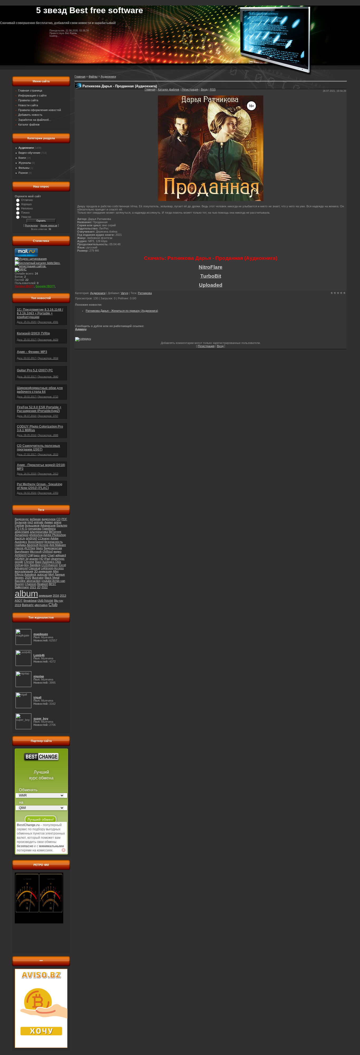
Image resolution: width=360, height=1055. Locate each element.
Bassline (20, 580)
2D (39, 587)
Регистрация (190, 89)
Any (26, 565)
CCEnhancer (49, 565)
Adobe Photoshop (54, 534)
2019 (18, 605)
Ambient (21, 555)
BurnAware (22, 551)
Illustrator (38, 577)
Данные (60, 574)
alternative (41, 605)
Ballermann (22, 587)
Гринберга (49, 528)
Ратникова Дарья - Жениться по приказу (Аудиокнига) (122, 310)
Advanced (21, 568)
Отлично (27, 200)
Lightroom (47, 568)
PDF (64, 519)
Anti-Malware (57, 544)
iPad (47, 558)
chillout (47, 551)
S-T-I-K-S (21, 528)
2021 (33, 587)
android (31, 538)
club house (45, 600)
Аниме (48, 522)
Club (52, 604)
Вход (204, 89)
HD (41, 558)
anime (57, 522)
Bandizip (35, 565)
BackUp (20, 538)
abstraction (33, 580)
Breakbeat (30, 600)
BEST (52, 584)
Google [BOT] (45, 286)
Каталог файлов (168, 89)
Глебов (19, 525)
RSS (213, 89)
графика (20, 544)
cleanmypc (58, 558)
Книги (22, 157)
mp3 (30, 522)
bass (36, 555)
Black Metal (52, 577)
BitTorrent (55, 531)
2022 (44, 587)
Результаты (31, 225)
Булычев (21, 522)
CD (58, 519)
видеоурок (49, 519)
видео (57, 551)
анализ (33, 558)
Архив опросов (48, 225)
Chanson (30, 584)
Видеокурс (22, 519)
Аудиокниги (26, 147)
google (19, 561)
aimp (44, 555)
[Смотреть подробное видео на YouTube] (63, 850)
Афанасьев (48, 525)
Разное (23, 172)
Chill (30, 555)
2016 (56, 595)
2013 (63, 595)
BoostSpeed (35, 541)
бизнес (19, 577)
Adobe (54, 538)
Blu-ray (58, 600)
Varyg (124, 293)
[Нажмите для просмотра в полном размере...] (210, 200)
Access (59, 568)
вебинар (35, 519)
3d (26, 558)
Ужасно (26, 216)
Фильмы (24, 167)
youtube (46, 580)
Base (38, 561)
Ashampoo (21, 534)
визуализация (24, 571)
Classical (34, 568)
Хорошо (26, 204)
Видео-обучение (29, 152)
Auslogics (21, 541)
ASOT (19, 600)
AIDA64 (20, 558)
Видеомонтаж (53, 548)
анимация (45, 595)
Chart (51, 555)
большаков (32, 525)
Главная (150, 89)
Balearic (28, 605)
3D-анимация (43, 571)
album (26, 593)
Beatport (42, 584)
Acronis (44, 544)
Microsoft (36, 551)
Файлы (93, 76)
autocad (42, 574)
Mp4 (51, 574)
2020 (28, 577)
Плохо (25, 212)
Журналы (24, 162)
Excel (62, 565)
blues (39, 548)
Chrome (29, 561)
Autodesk (30, 574)
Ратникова (145, 293)
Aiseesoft (32, 544)
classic (19, 548)
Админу (80, 329)
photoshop (36, 534)
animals (38, 522)
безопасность (53, 541)
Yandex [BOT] (24, 286)
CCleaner (44, 538)
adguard (60, 555)
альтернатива (39, 531)
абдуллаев (22, 531)
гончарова (34, 528)
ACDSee (29, 548)
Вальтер (61, 525)
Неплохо (27, 208)
